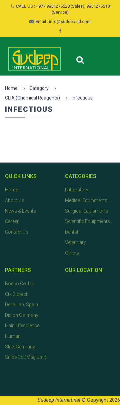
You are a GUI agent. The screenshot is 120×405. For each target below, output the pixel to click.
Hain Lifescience (22, 325)
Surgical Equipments (86, 211)
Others (72, 253)
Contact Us (16, 232)
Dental (71, 232)
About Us (14, 200)
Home (11, 88)
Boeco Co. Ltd (19, 283)
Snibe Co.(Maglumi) (25, 357)
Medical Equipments (86, 200)
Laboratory (76, 189)
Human (13, 336)
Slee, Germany (20, 346)
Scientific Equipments (87, 221)
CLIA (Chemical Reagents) (32, 98)
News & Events (20, 211)
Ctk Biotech (17, 294)
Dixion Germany (21, 315)
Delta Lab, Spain (21, 304)
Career (12, 221)
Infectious (82, 98)
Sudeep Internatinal (59, 400)
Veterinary (75, 242)
